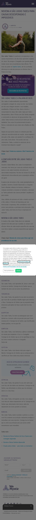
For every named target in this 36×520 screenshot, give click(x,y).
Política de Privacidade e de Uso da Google (14, 266)
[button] (9, 271)
